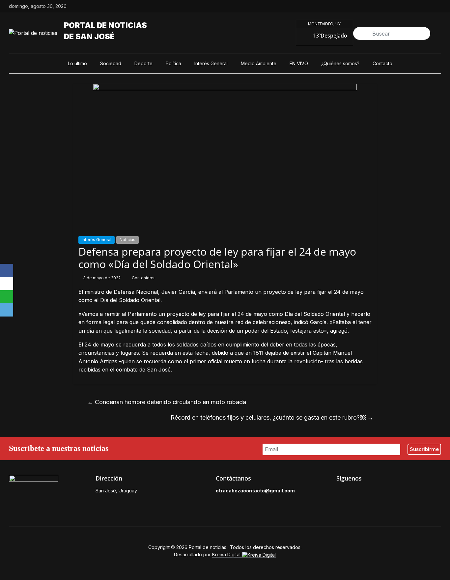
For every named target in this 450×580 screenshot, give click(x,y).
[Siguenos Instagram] (370, 492)
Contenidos (143, 277)
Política (173, 63)
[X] (6, 283)
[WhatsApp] (6, 296)
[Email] (6, 310)
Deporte (143, 63)
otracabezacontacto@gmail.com (255, 490)
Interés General (211, 63)
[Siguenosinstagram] (422, 6)
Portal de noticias (105, 25)
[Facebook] (6, 270)
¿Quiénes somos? (340, 63)
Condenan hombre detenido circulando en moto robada (166, 402)
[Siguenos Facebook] (339, 492)
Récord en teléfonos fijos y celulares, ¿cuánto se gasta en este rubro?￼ (272, 417)
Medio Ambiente (258, 63)
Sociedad (110, 63)
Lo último (77, 63)
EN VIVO (299, 63)
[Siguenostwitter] (407, 6)
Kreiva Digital (227, 554)
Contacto (382, 63)
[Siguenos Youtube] (385, 492)
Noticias (127, 239)
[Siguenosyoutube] (438, 6)
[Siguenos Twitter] (355, 492)
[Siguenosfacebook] (392, 6)
